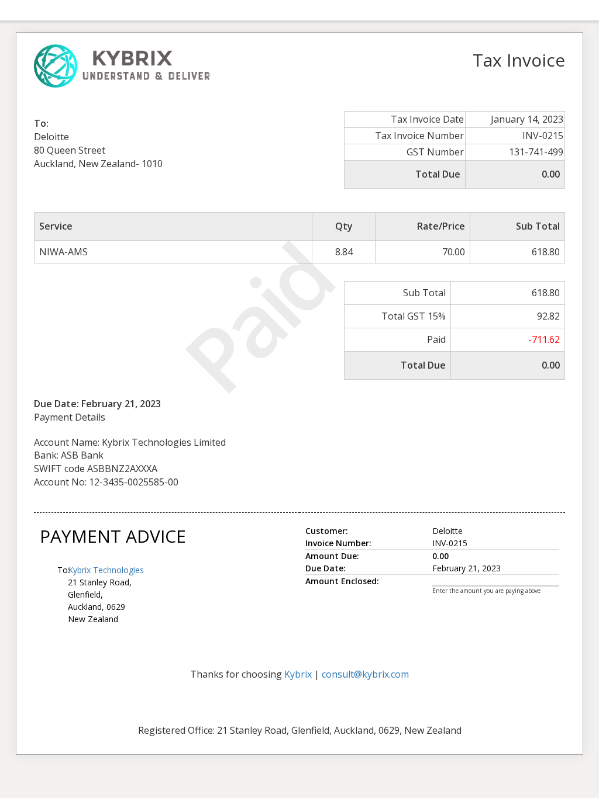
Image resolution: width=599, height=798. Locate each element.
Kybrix (298, 674)
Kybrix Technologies (106, 569)
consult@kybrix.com (365, 674)
